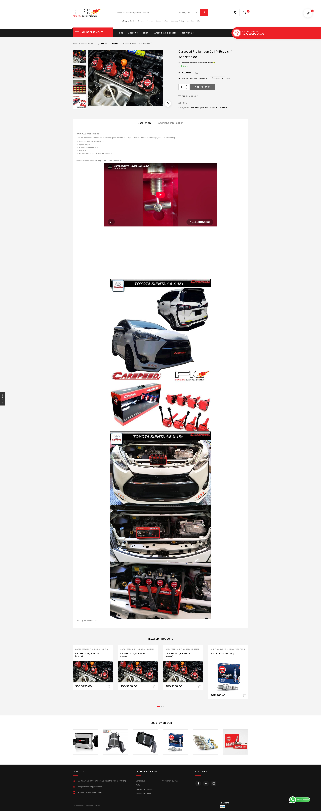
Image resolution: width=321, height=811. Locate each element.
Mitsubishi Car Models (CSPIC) (193, 78)
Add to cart (244, 696)
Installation (184, 73)
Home (120, 33)
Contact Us (188, 33)
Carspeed (114, 43)
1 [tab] (158, 706)
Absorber (190, 21)
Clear (228, 78)
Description (144, 122)
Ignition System (87, 43)
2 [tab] (161, 706)
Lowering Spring (177, 21)
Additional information (170, 122)
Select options (108, 687)
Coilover (149, 21)
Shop (145, 33)
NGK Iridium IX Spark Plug (222, 653)
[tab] (144, 123)
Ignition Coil (102, 43)
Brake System (138, 21)
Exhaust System (162, 21)
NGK (230, 649)
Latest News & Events (165, 33)
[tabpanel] (93, 667)
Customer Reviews (170, 781)
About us (133, 33)
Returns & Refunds (143, 794)
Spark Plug (239, 649)
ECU (198, 21)
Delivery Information (144, 789)
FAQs (138, 785)
